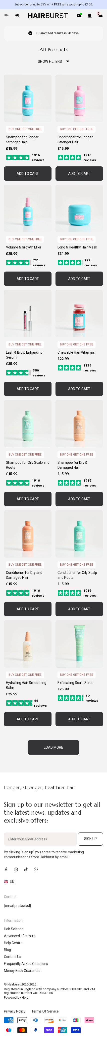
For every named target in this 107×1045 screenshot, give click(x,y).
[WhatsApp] (36, 869)
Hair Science (13, 929)
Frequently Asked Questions (26, 964)
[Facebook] (6, 869)
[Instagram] (16, 869)
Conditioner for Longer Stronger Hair (75, 139)
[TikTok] (26, 869)
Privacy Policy (14, 1011)
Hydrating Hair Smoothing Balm (26, 685)
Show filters (50, 61)
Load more (53, 747)
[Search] (17, 15)
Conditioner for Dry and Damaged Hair (24, 575)
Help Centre (13, 943)
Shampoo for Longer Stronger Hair (22, 139)
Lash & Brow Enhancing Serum (24, 354)
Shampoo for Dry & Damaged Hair (72, 465)
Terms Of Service (45, 1011)
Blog (7, 950)
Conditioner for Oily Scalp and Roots (77, 575)
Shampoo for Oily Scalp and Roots (28, 465)
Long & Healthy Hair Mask (77, 247)
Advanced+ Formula (20, 936)
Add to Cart (28, 174)
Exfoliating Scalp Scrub (75, 683)
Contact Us (12, 957)
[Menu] (6, 15)
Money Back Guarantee (22, 971)
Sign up (90, 839)
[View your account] (89, 15)
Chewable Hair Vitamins (76, 352)
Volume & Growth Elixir (23, 247)
